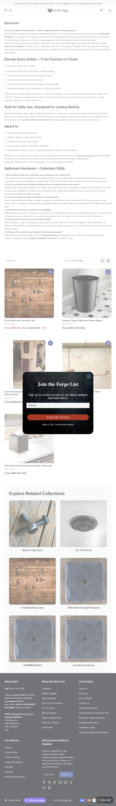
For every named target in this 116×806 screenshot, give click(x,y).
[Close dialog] (89, 376)
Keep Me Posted (58, 417)
